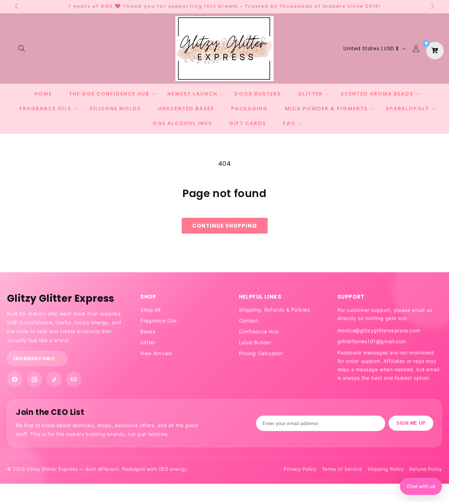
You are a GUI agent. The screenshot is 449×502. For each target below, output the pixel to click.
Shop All (150, 310)
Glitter (147, 342)
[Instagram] (34, 379)
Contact (249, 321)
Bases (147, 331)
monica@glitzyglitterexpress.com (379, 330)
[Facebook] (14, 379)
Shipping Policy (386, 469)
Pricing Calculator (261, 353)
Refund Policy (425, 469)
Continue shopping (224, 225)
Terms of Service (342, 469)
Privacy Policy (300, 469)
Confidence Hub (259, 331)
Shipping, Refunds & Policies (274, 310)
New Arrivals (156, 353)
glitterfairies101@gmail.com (371, 341)
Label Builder (255, 342)
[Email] (73, 379)
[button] (21, 48)
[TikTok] (54, 379)
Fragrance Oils (158, 321)
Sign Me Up (410, 423)
